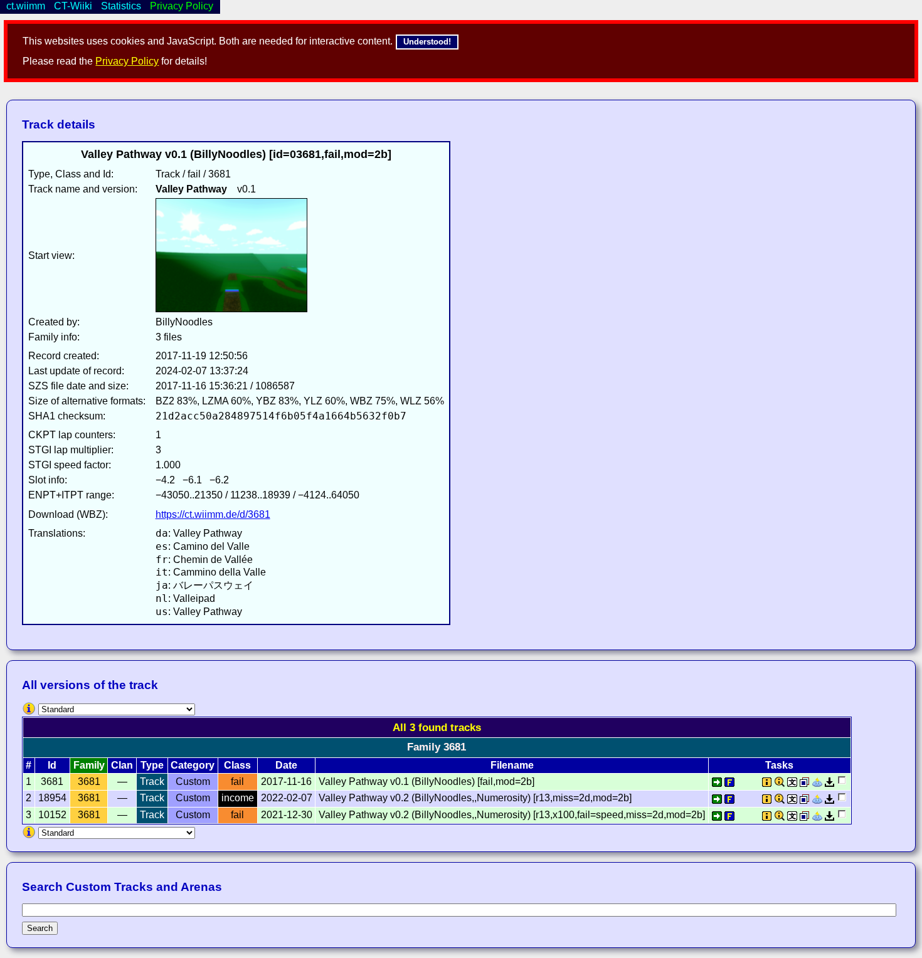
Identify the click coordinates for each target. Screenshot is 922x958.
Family (89, 765)
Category (193, 765)
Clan (122, 765)
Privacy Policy (127, 61)
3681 (89, 781)
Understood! (427, 41)
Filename (512, 765)
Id (52, 765)
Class (237, 765)
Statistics (121, 6)
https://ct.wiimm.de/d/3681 (213, 514)
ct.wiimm (25, 6)
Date (286, 765)
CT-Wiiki (73, 6)
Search (40, 928)
